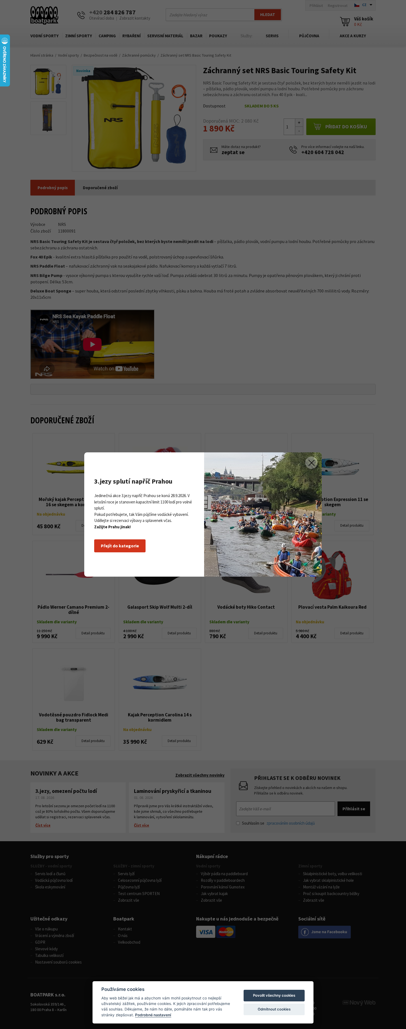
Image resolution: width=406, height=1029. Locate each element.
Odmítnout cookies (274, 1009)
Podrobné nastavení (153, 1015)
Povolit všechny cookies (274, 995)
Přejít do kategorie (120, 545)
